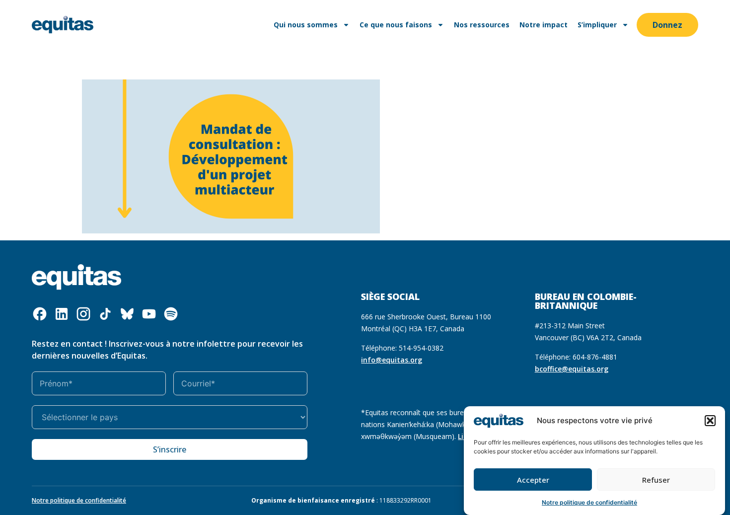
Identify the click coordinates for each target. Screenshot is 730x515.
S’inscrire (169, 449)
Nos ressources (482, 24)
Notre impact (543, 24)
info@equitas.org (391, 360)
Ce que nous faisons (396, 24)
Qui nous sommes (306, 24)
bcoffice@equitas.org (571, 368)
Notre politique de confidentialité (589, 502)
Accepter (533, 480)
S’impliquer (597, 24)
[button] (710, 421)
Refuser (656, 480)
